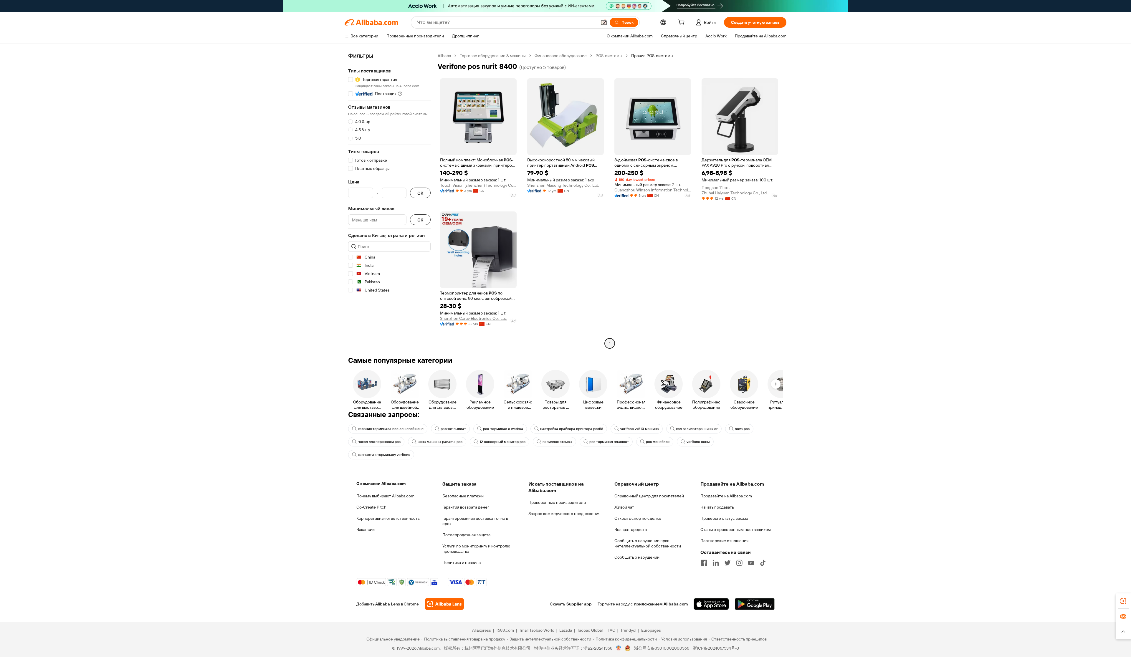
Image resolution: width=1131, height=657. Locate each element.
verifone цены (698, 442)
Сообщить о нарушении (636, 557)
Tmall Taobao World (536, 630)
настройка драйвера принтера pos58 (571, 429)
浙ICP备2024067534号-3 (716, 648)
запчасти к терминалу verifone (384, 455)
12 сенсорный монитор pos (502, 442)
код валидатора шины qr (697, 429)
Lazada (565, 630)
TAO (611, 630)
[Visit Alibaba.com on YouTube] (751, 562)
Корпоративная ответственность (388, 518)
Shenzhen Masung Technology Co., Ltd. (563, 185)
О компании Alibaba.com (381, 483)
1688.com (505, 630)
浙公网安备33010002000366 (661, 648)
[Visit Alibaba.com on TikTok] (762, 562)
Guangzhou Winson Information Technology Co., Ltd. (652, 190)
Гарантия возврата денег (465, 507)
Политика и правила (461, 562)
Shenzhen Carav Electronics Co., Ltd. (473, 318)
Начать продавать (717, 507)
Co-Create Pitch (371, 507)
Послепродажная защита (466, 534)
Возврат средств (630, 529)
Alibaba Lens (387, 604)
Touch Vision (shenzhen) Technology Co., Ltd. (478, 185)
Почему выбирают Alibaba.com (385, 496)
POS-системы (609, 55)
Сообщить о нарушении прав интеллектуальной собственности (647, 543)
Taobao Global (590, 630)
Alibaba (444, 55)
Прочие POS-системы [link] (652, 55)
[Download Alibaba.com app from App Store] (711, 604)
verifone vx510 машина (639, 429)
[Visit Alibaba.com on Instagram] (739, 562)
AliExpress (481, 630)
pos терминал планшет (609, 442)
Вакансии (365, 529)
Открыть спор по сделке (637, 518)
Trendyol (628, 630)
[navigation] (389, 200)
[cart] (682, 23)
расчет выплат (453, 429)
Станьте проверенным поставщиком (735, 529)
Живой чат (624, 507)
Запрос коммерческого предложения (564, 513)
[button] (603, 22)
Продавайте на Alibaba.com (726, 496)
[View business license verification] (618, 648)
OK (420, 193)
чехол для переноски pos (379, 442)
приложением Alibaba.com (661, 604)
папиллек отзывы (557, 442)
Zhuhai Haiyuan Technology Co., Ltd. (735, 193)
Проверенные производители (557, 502)
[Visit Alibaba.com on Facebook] (703, 562)
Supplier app (579, 604)
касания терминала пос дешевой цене (391, 429)
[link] (1123, 601)
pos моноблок (657, 442)
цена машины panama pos (440, 442)
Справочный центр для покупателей (649, 496)
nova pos (742, 429)
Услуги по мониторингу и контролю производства (476, 549)
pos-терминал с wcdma (503, 429)
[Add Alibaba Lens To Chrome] (444, 604)
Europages (651, 630)
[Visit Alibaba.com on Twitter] (727, 562)
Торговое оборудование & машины (493, 55)
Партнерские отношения (724, 540)
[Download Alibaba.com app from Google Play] (755, 604)
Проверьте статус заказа (724, 518)
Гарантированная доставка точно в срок (475, 521)
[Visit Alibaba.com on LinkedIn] (715, 562)
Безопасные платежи (463, 496)
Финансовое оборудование (561, 55)
